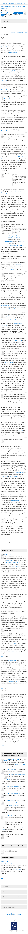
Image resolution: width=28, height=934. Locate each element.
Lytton (12, 850)
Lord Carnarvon (17, 869)
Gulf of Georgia (15, 320)
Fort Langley (20, 245)
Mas (9, 3)
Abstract (5, 21)
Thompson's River (14, 236)
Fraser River (8, 766)
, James (6, 13)
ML (2, 6)
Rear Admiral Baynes (19, 821)
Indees (5, 3)
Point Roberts (21, 774)
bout (6, 1)
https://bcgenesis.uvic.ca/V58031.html (14, 921)
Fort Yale (18, 238)
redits (19, 3)
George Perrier (8, 241)
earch (23, 3)
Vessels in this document (9, 902)
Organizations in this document (11, 897)
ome (3, 1)
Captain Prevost (6, 47)
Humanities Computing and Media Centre (13, 913)
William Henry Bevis (10, 245)
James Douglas (13, 541)
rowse (18, 1)
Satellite (4, 49)
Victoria (12, 33)
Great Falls (4, 476)
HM (2, 688)
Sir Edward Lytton (8, 864)
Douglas (12, 664)
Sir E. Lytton (15, 566)
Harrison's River (18, 473)
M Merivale (7, 555)
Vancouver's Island (21, 33)
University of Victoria (17, 914)
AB (14, 185)
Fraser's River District (7, 131)
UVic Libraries (9, 914)
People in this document (9, 891)
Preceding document (9, 6)
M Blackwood (12, 660)
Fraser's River (13, 53)
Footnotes (5, 886)
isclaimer (13, 3)
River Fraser (9, 560)
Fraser (3, 320)
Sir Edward (13, 643)
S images (23, 1)
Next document (18, 6)
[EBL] (2, 745)
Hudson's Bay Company (11, 562)
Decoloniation (12, 1)
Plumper (17, 681)
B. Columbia (11, 651)
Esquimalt (17, 793)
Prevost (8, 769)
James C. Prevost (15, 759)
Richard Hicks (11, 238)
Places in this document (9, 907)
